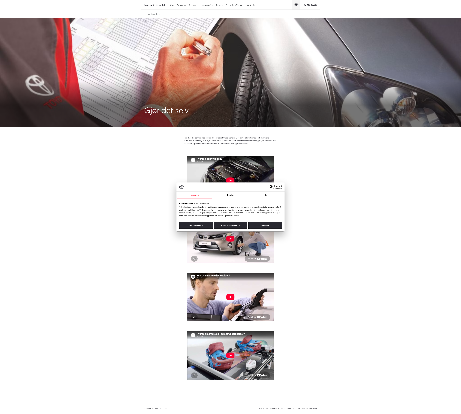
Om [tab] (266, 195)
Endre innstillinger (229, 225)
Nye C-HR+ (251, 4)
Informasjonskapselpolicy (307, 408)
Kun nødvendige (196, 225)
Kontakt (219, 4)
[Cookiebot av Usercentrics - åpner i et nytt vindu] (271, 187)
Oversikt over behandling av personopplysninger (276, 408)
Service (192, 4)
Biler (172, 4)
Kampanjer (181, 4)
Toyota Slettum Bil (154, 4)
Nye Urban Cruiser (234, 4)
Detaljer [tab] (230, 195)
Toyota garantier (206, 4)
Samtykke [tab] (194, 195)
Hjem (146, 14)
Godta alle (265, 225)
